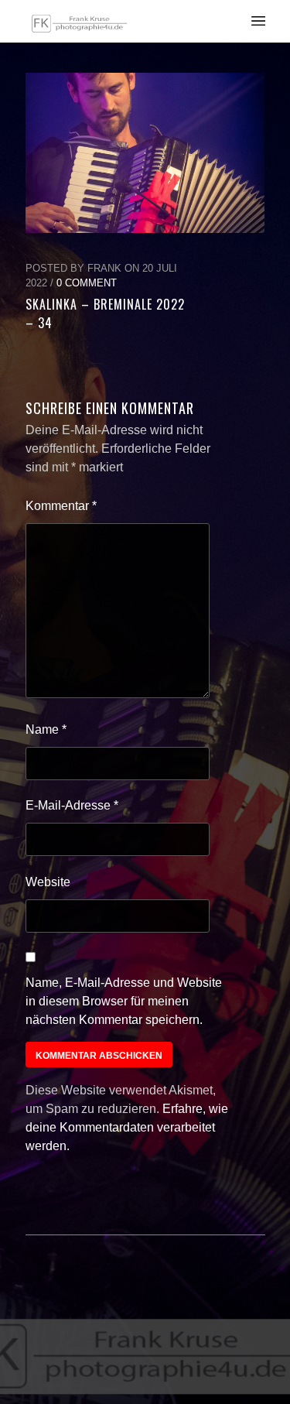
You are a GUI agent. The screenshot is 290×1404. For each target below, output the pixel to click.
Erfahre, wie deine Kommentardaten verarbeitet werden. (127, 1127)
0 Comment (86, 283)
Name (46, 729)
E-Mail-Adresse (72, 805)
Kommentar (61, 505)
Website (48, 882)
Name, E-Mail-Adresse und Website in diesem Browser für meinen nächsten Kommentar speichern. (124, 1001)
